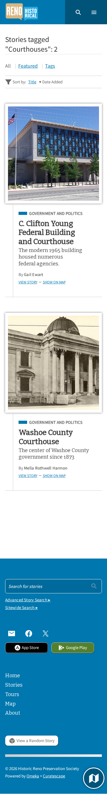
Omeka (33, 776)
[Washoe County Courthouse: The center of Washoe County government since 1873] (53, 363)
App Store (30, 647)
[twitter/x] (45, 633)
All (8, 66)
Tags (50, 66)
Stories (14, 685)
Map (10, 704)
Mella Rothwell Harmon (45, 468)
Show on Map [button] (54, 282)
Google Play (76, 647)
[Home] (21, 12)
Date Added (52, 81)
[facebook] (28, 633)
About (12, 713)
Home (12, 675)
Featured (28, 66)
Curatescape (54, 776)
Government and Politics (55, 213)
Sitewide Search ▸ (21, 607)
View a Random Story (35, 740)
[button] (78, 12)
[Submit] (94, 585)
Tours (12, 694)
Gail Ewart (33, 274)
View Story (28, 282)
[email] (11, 633)
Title (32, 81)
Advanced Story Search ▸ (28, 599)
